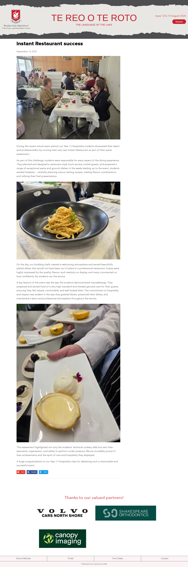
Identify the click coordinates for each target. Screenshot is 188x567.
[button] (21, 472)
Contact (164, 559)
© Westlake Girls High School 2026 (94, 564)
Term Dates (117, 559)
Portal (70, 559)
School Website (23, 559)
